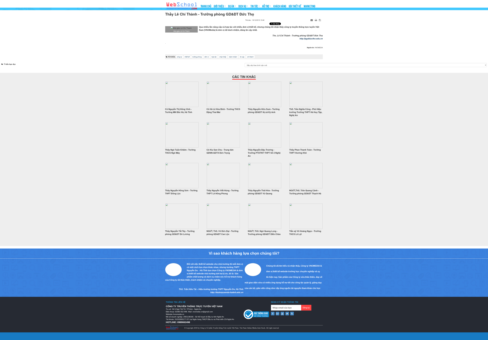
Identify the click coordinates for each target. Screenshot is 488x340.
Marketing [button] (309, 6)
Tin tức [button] (254, 6)
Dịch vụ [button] (242, 6)
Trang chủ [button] (206, 6)
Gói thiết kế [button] (295, 6)
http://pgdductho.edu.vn (311, 39)
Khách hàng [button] (279, 6)
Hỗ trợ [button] (266, 6)
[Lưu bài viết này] (320, 20)
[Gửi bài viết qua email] (312, 20)
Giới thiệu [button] (219, 6)
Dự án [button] (231, 6)
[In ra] (316, 20)
